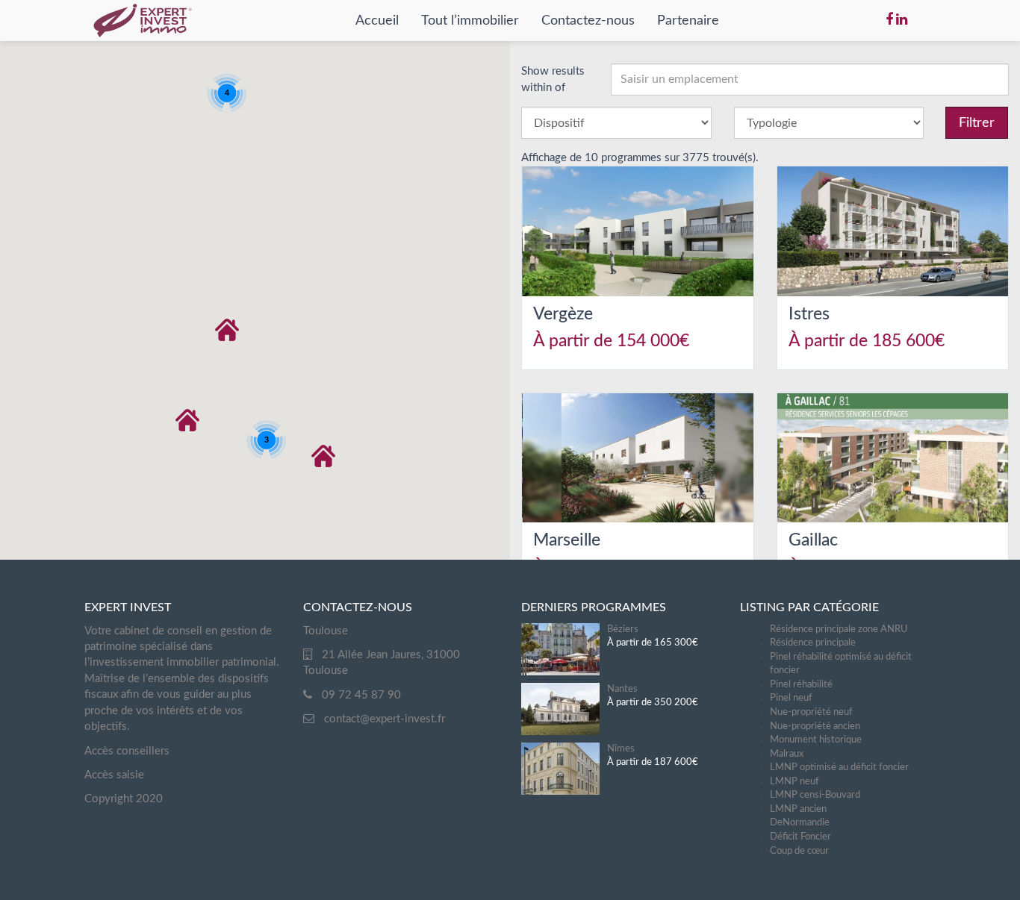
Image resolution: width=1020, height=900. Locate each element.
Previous (755, 231)
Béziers (622, 629)
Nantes (622, 689)
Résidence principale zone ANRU (839, 629)
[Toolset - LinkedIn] (901, 20)
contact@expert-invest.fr (384, 719)
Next (776, 231)
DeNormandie (800, 823)
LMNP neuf (794, 782)
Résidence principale (813, 643)
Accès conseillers (127, 751)
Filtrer (977, 123)
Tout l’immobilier (470, 21)
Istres (809, 313)
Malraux (786, 754)
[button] (187, 420)
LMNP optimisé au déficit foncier (839, 767)
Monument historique (816, 740)
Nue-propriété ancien (815, 726)
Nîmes (621, 749)
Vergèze (563, 313)
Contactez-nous (588, 21)
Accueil (377, 21)
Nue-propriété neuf (811, 712)
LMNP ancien (798, 809)
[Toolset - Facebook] (889, 20)
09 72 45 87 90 (361, 695)
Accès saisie (114, 775)
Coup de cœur (799, 851)
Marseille (566, 540)
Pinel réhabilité (801, 685)
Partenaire (688, 21)
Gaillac (813, 540)
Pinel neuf (791, 698)
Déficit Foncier (800, 837)
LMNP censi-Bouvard (815, 795)
